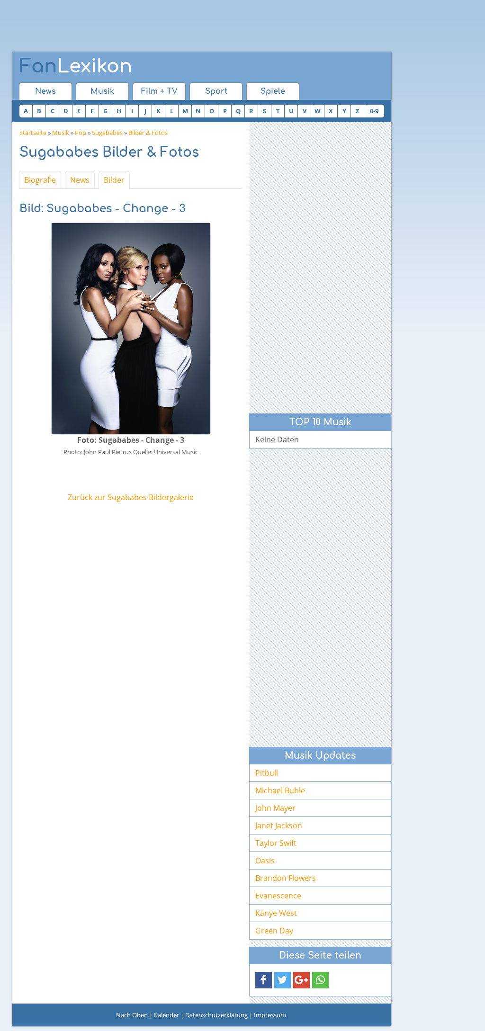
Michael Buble (280, 790)
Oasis (265, 860)
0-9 (374, 111)
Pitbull (266, 773)
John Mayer (275, 808)
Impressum (270, 1015)
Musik (102, 91)
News (45, 91)
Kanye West (276, 913)
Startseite (32, 132)
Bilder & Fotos (148, 132)
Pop (80, 132)
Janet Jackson (278, 825)
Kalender (166, 1015)
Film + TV (159, 91)
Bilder (114, 180)
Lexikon (75, 66)
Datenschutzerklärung (216, 1015)
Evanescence (278, 895)
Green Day (274, 930)
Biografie (40, 180)
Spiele (272, 91)
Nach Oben (132, 1015)
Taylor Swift (275, 843)
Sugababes (107, 132)
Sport (216, 91)
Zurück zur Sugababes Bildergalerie (131, 497)
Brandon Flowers (285, 878)
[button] (263, 980)
